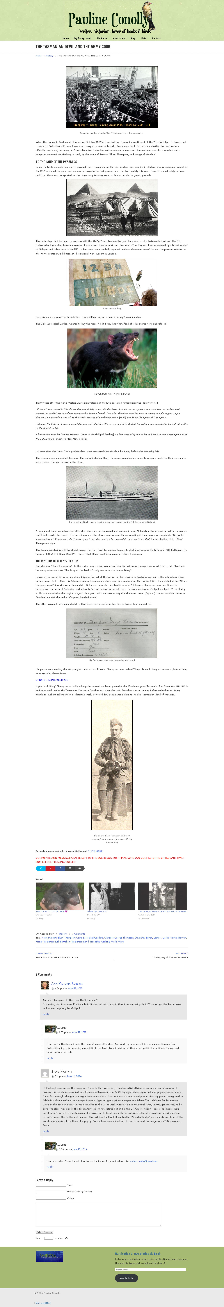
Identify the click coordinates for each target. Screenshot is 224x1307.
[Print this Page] (80, 868)
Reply (46, 1014)
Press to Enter (126, 1278)
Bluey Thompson (66, 938)
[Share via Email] (70, 868)
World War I (117, 942)
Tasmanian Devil (80, 942)
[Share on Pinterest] (50, 868)
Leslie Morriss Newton (174, 938)
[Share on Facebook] (60, 868)
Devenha (139, 938)
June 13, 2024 (80, 1149)
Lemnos (157, 938)
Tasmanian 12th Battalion (56, 942)
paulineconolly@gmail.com (143, 1161)
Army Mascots (49, 938)
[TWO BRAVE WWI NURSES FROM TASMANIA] (162, 896)
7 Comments (78, 934)
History (49, 56)
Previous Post (44, 954)
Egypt (149, 938)
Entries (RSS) (43, 1303)
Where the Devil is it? (97, 911)
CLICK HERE (95, 851)
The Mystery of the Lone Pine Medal (170, 958)
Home (39, 56)
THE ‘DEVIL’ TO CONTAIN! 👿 (52, 911)
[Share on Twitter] (41, 868)
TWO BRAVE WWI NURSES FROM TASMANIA (162, 911)
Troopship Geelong (100, 942)
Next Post (181, 954)
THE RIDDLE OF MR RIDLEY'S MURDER (57, 958)
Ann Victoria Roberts (67, 983)
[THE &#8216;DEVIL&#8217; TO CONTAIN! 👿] (60, 896)
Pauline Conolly (112, 17)
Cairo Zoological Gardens (89, 938)
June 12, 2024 (74, 1076)
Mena (39, 942)
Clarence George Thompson (119, 938)
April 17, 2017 (75, 988)
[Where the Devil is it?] (111, 896)
